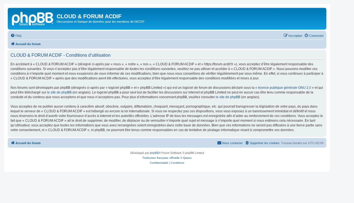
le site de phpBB (59, 92)
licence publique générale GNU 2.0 (284, 88)
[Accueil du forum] (33, 18)
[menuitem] (16, 35)
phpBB (154, 152)
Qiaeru (187, 157)
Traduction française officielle (160, 157)
